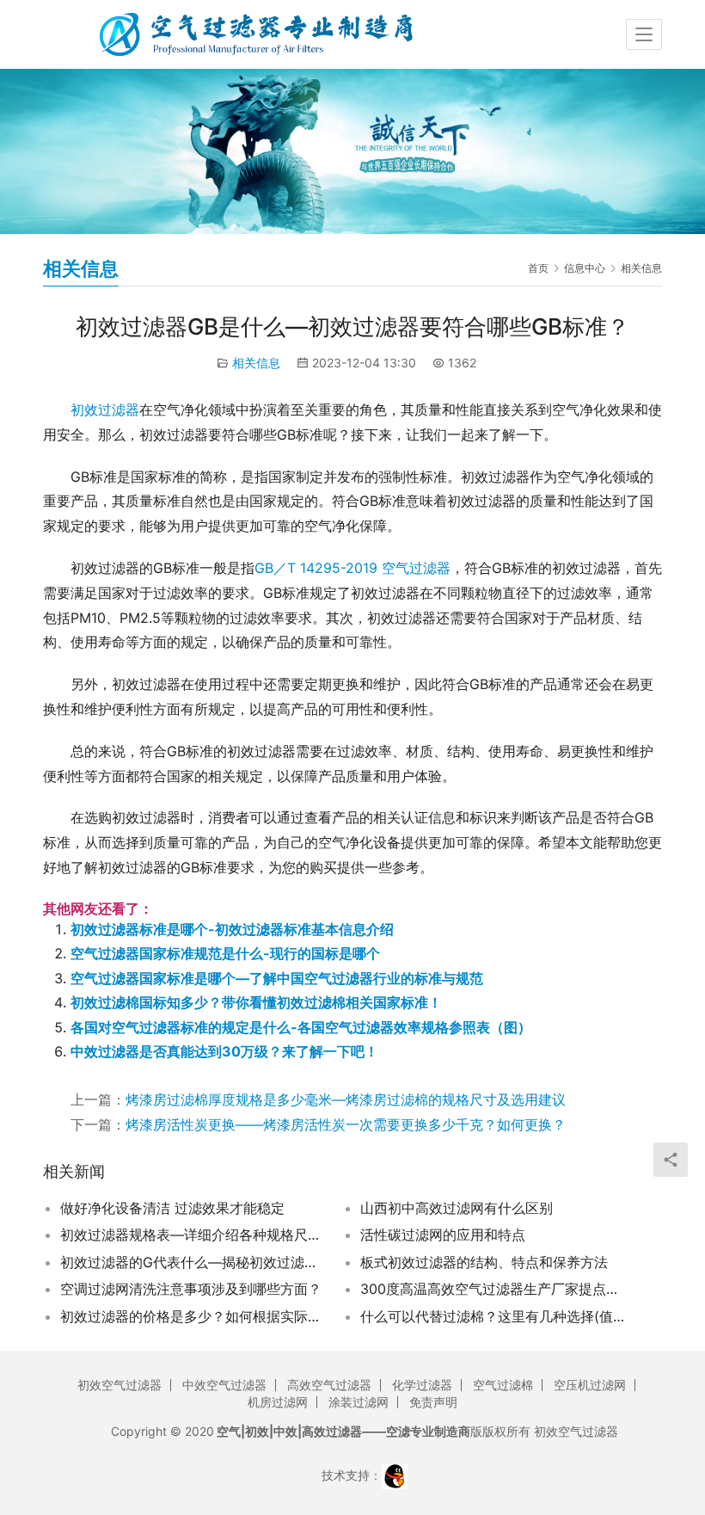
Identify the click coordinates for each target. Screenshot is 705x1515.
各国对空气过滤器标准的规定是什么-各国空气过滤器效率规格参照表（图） (300, 1027)
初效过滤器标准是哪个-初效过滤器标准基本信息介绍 (232, 929)
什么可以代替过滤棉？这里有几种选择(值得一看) (492, 1316)
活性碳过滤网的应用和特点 (442, 1234)
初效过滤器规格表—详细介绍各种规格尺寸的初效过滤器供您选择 (192, 1234)
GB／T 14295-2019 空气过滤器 (352, 567)
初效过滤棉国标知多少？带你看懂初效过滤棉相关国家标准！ (256, 1002)
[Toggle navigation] (644, 34)
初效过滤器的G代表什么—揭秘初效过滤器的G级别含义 (192, 1262)
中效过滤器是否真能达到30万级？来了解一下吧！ (224, 1051)
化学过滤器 (422, 1384)
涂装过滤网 (358, 1402)
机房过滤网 (278, 1402)
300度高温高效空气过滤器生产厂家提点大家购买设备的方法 (492, 1288)
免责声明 (433, 1402)
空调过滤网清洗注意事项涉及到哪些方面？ (191, 1288)
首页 (538, 268)
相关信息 (256, 362)
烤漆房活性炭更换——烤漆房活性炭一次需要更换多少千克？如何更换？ (346, 1124)
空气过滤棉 (503, 1384)
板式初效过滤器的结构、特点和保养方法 (484, 1262)
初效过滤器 (104, 409)
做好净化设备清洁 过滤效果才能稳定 (172, 1207)
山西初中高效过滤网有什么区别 (456, 1207)
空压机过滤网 (590, 1384)
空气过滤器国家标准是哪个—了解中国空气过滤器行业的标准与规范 (276, 978)
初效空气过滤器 (119, 1384)
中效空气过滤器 (224, 1384)
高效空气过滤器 (329, 1384)
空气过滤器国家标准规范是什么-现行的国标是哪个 (225, 953)
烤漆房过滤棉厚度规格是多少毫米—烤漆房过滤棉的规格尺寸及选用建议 (346, 1099)
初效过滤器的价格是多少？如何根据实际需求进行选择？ (192, 1316)
